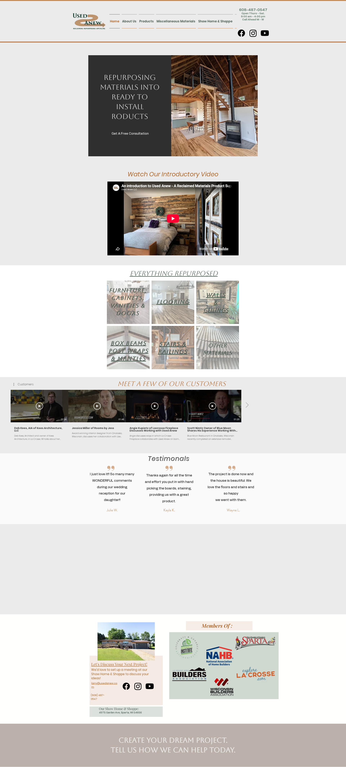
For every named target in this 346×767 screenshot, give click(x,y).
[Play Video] (39, 406)
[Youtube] (265, 33)
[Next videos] (247, 405)
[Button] (74, 21)
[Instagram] (253, 33)
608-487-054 (252, 10)
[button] (24, 384)
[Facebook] (241, 33)
